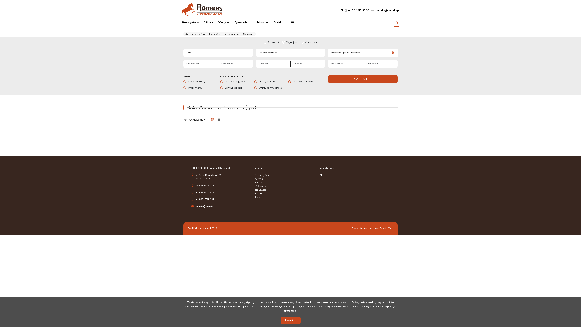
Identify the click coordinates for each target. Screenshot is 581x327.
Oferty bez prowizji (303, 81)
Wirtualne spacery (234, 87)
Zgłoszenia (260, 186)
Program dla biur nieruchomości (366, 228)
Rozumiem (290, 320)
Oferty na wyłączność (270, 87)
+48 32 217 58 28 (205, 192)
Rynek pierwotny (196, 81)
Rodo (258, 197)
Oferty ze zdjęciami (235, 81)
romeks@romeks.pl (205, 206)
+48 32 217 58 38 (205, 185)
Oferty (222, 22)
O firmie (208, 22)
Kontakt (278, 22)
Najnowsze (262, 22)
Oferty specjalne (267, 81)
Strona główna (190, 22)
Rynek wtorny (195, 87)
